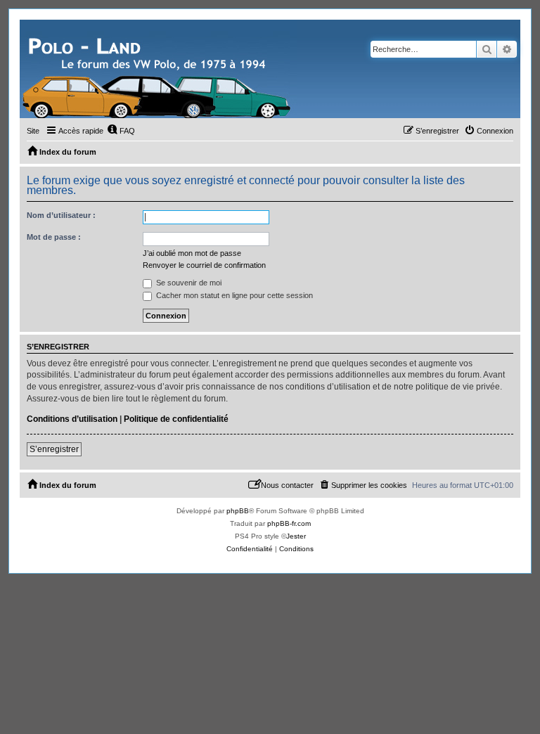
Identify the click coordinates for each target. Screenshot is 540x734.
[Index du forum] (158, 69)
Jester (296, 536)
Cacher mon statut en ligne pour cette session (233, 295)
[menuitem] (121, 130)
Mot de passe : (54, 237)
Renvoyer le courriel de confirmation (204, 265)
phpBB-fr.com (289, 523)
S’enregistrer (54, 449)
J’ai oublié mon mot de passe (192, 253)
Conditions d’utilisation (72, 419)
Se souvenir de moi (187, 282)
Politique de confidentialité (176, 419)
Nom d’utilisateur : (61, 215)
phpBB (237, 511)
